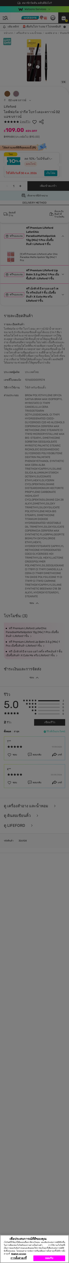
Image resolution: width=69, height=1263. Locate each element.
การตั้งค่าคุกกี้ (18, 1258)
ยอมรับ (49, 1258)
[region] (34, 1249)
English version (18, 1254)
